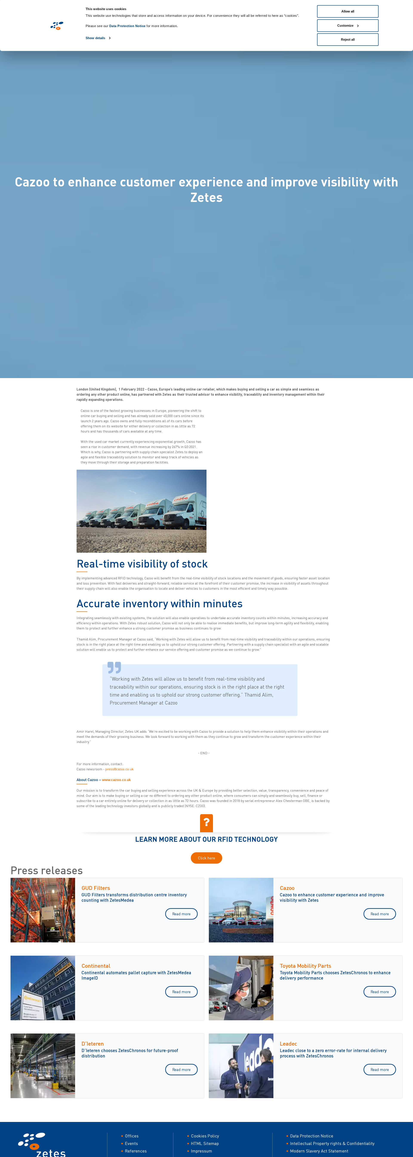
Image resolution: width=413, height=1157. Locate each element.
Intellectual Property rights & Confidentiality (332, 1143)
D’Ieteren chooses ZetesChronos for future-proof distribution (130, 1053)
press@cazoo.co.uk (119, 769)
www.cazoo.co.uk (116, 779)
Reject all (348, 39)
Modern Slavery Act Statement (319, 1151)
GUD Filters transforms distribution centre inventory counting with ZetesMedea (134, 897)
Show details (95, 38)
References (136, 1151)
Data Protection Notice (127, 26)
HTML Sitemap (205, 1143)
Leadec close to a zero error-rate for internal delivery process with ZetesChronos (333, 1053)
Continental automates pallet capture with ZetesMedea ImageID (136, 975)
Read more (181, 913)
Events (131, 1143)
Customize (345, 25)
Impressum (201, 1151)
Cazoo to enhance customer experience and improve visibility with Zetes (332, 897)
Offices (132, 1136)
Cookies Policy (205, 1136)
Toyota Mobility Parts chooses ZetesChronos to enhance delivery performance (335, 975)
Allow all (347, 11)
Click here (206, 857)
